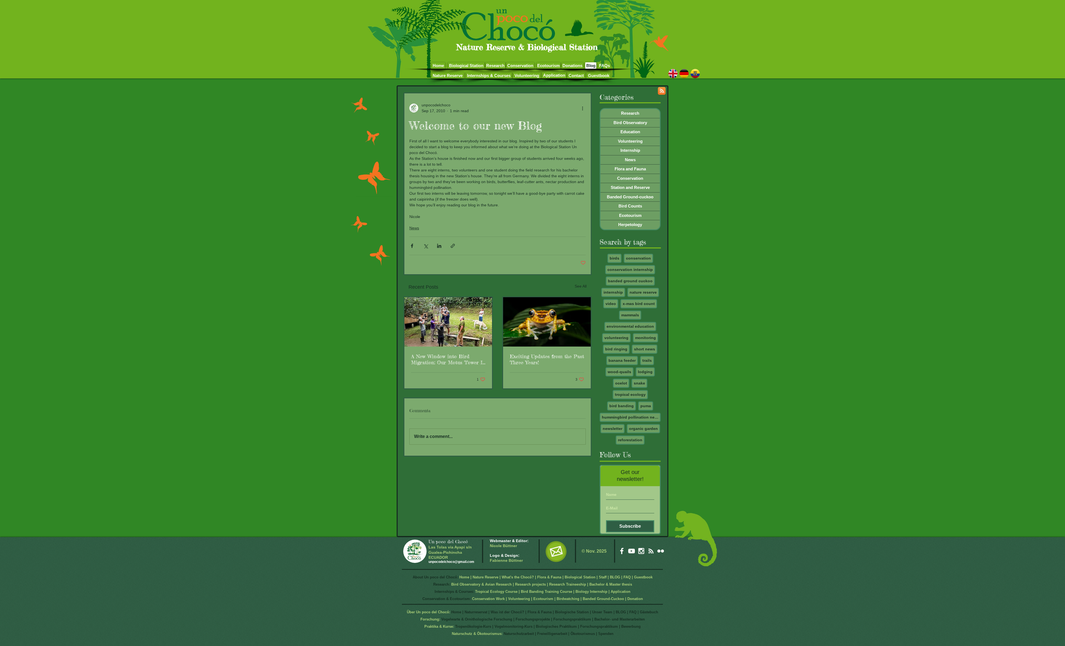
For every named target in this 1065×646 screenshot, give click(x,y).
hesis (627, 584)
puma (645, 406)
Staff (603, 577)
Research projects (530, 584)
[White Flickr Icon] (660, 551)
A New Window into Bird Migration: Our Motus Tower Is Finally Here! (448, 359)
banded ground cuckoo (630, 281)
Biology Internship (591, 591)
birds (614, 258)
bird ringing (616, 349)
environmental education (630, 326)
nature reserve (643, 292)
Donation (635, 599)
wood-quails (619, 372)
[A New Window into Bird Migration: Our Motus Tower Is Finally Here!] (448, 322)
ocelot (621, 383)
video (610, 303)
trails (647, 360)
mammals (630, 315)
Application (620, 591)
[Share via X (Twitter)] (425, 245)
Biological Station (580, 577)
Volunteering (519, 599)
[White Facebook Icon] (622, 551)
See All (581, 286)
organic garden (643, 428)
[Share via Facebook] (412, 245)
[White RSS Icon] (651, 551)
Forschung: (430, 619)
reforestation (630, 440)
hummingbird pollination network (631, 417)
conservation (638, 258)
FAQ (627, 577)
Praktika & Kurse (438, 626)
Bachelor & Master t (606, 584)
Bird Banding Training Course (546, 591)
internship (613, 292)
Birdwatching (568, 599)
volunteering (616, 337)
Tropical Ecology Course (496, 591)
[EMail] (556, 551)
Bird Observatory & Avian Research (482, 584)
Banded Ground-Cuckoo (603, 599)
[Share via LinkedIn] (439, 245)
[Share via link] (452, 245)
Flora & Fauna (549, 577)
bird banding (621, 406)
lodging (645, 372)
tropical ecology (630, 394)
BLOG (615, 577)
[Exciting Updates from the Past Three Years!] (547, 322)
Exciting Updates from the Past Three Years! (547, 359)
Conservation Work (488, 599)
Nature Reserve (485, 577)
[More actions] (582, 108)
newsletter (612, 428)
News (414, 228)
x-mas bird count (639, 303)
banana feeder (622, 360)
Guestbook (643, 577)
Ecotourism (543, 599)
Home (464, 577)
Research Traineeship (567, 584)
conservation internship (630, 269)
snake (639, 383)
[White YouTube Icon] (631, 551)
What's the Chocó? (518, 577)
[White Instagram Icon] (641, 551)
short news (644, 349)
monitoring (645, 337)
